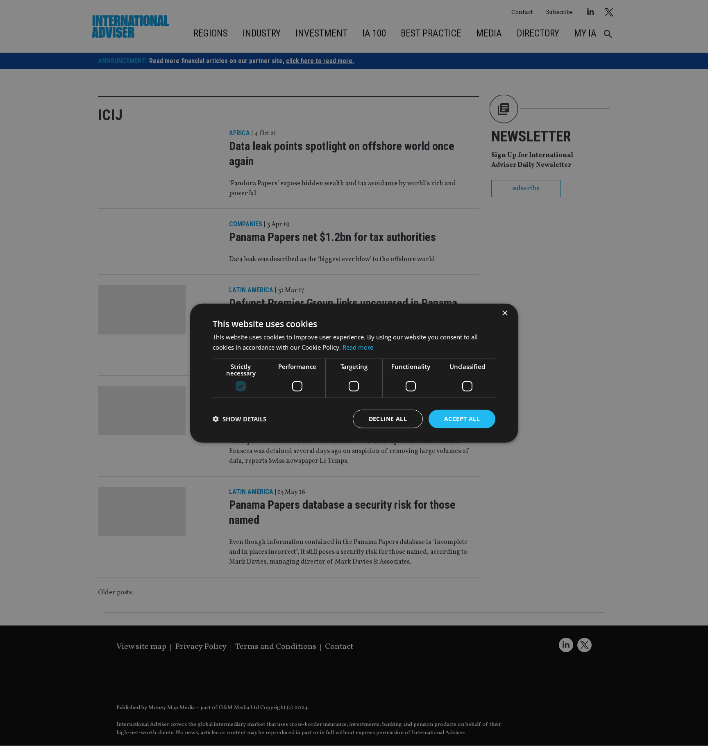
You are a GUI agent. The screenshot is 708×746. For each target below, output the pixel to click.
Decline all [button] (388, 419)
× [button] (505, 313)
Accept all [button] (462, 419)
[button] (239, 419)
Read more (358, 347)
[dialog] (354, 373)
